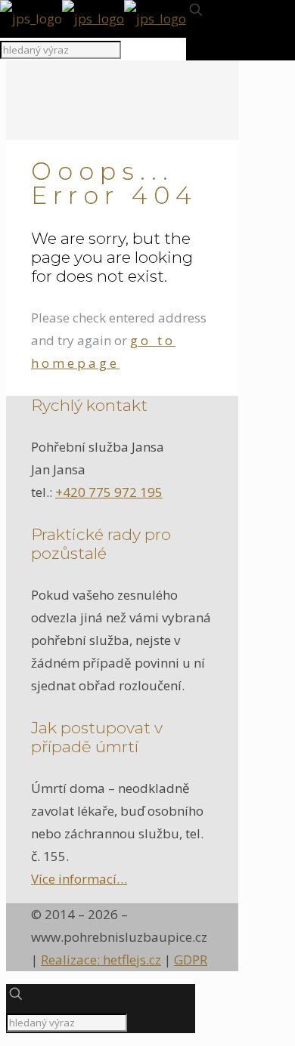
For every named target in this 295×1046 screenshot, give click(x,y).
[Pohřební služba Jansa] (93, 18)
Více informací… (79, 878)
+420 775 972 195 (109, 492)
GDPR (190, 959)
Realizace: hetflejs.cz (101, 959)
